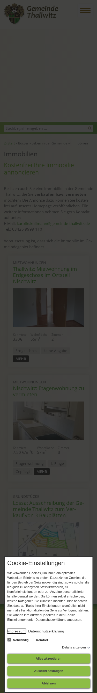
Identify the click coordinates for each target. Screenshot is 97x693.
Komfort (41, 640)
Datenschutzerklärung (46, 631)
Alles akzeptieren (48, 658)
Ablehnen (49, 683)
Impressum (16, 631)
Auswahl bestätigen (48, 671)
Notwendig (20, 640)
